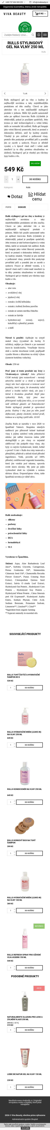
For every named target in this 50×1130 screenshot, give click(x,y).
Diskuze (22, 207)
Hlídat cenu (39, 197)
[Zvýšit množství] (15, 686)
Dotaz (17, 196)
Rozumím (25, 1128)
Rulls (44, 52)
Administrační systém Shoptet (25, 1119)
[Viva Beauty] (25, 13)
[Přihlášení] (39, 34)
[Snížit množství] (15, 689)
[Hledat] (33, 35)
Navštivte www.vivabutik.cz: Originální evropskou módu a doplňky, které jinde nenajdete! (25, 1102)
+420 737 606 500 (12, 2)
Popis (8, 207)
